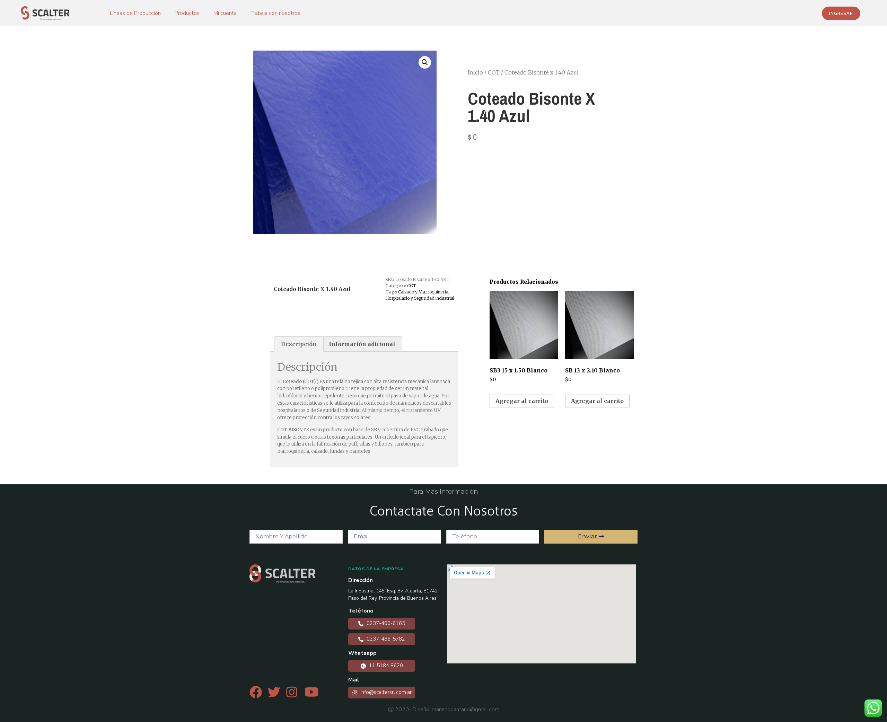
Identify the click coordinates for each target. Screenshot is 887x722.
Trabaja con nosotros (275, 13)
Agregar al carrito (521, 400)
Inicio (475, 72)
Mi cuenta (225, 13)
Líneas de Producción (135, 13)
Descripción (299, 344)
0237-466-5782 (385, 638)
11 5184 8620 (385, 665)
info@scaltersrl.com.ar (385, 692)
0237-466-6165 (385, 623)
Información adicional (362, 344)
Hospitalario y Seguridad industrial (419, 298)
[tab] (299, 344)
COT (494, 72)
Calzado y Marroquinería (423, 291)
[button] (841, 13)
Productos (187, 13)
